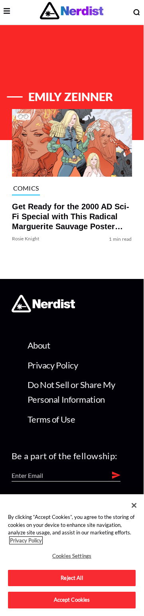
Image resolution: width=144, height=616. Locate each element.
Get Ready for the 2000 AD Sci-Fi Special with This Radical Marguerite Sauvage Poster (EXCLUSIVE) (70, 217)
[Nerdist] (71, 12)
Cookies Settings (71, 556)
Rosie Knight (25, 239)
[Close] (134, 505)
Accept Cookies (72, 600)
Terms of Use (51, 419)
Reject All (72, 578)
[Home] (43, 309)
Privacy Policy (53, 365)
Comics (26, 188)
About (39, 345)
